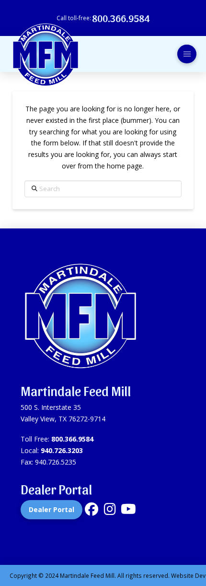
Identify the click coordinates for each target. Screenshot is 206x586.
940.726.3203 (62, 450)
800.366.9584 (72, 438)
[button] (186, 54)
